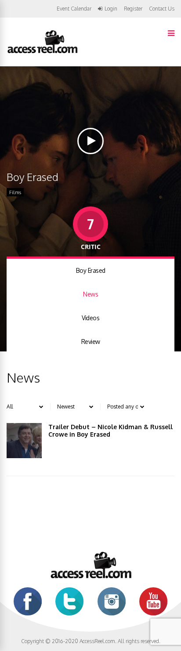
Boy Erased (90, 270)
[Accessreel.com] (42, 52)
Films (15, 192)
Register (133, 8)
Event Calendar (74, 8)
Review (90, 341)
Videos (90, 318)
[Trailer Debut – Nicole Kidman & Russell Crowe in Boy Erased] (24, 440)
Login (111, 8)
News (90, 294)
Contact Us (161, 8)
